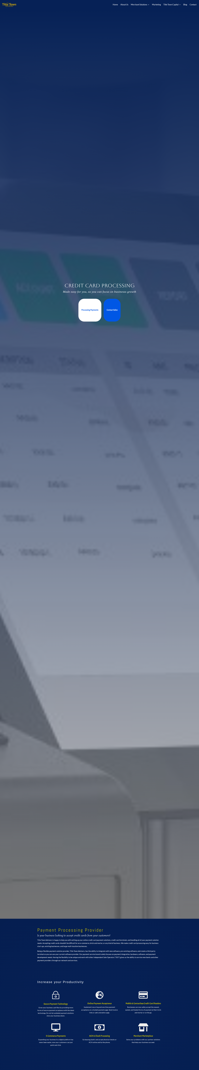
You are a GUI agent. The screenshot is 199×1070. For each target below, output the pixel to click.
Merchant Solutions (139, 4)
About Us (124, 4)
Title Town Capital (171, 4)
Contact (193, 4)
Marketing (156, 4)
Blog (185, 4)
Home (115, 4)
